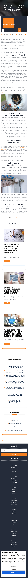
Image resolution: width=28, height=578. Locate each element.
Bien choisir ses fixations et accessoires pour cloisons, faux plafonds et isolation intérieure (15, 377)
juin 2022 (14, 507)
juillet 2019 (14, 548)
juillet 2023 (14, 487)
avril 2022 (14, 511)
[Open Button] (3, 30)
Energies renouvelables (15, 423)
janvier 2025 (14, 474)
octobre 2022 (14, 502)
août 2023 (14, 485)
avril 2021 (14, 524)
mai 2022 (14, 509)
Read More (7, 302)
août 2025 (14, 469)
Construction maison (15, 417)
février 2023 (14, 496)
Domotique (16, 217)
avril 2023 (14, 493)
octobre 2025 (14, 465)
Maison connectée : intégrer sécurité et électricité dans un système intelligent (13, 333)
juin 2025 (14, 471)
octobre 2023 (14, 484)
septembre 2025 (14, 467)
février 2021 (14, 526)
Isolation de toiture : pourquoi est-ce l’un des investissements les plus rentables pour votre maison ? (15, 366)
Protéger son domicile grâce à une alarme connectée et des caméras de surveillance (15, 383)
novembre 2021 (14, 518)
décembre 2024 (14, 476)
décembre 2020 (14, 529)
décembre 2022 (14, 500)
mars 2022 (14, 513)
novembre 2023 (14, 482)
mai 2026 (14, 462)
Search (14, 454)
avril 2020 (14, 537)
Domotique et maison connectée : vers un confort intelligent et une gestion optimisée (15, 388)
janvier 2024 (14, 480)
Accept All (13, 572)
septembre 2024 (14, 478)
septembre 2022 (14, 504)
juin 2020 (14, 535)
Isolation (15, 427)
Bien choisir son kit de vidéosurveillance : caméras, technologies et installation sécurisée (15, 401)
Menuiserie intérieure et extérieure (15, 430)
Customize (13, 566)
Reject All (14, 569)
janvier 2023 (14, 498)
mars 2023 (14, 495)
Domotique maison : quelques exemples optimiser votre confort (13, 290)
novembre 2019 (14, 542)
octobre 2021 (14, 520)
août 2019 (14, 546)
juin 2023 (14, 489)
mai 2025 (14, 473)
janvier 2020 (14, 540)
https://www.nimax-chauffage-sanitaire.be (12, 92)
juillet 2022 (14, 506)
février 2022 (14, 515)
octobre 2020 (14, 531)
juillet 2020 (14, 533)
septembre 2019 (14, 544)
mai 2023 (14, 491)
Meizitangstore (9, 25)
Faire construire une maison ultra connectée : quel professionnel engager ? (11, 249)
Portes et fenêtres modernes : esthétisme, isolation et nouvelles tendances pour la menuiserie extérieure (15, 395)
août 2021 (14, 522)
